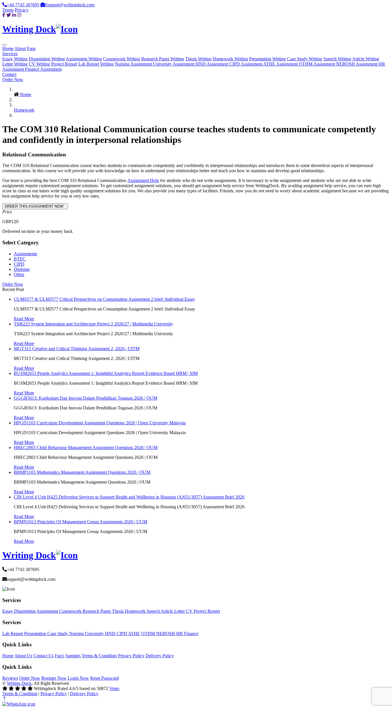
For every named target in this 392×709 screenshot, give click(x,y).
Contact (9, 74)
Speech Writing (337, 58)
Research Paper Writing (162, 58)
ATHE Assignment (281, 64)
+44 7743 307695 (23, 4)
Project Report (64, 64)
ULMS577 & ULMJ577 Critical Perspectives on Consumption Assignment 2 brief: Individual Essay (104, 299)
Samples (73, 655)
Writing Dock (19, 683)
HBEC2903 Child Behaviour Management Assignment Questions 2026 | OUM (86, 447)
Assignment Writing (84, 58)
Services (10, 53)
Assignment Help (143, 180)
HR (180, 633)
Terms (7, 9)
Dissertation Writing (47, 58)
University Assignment (174, 64)
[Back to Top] (4, 698)
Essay (8, 611)
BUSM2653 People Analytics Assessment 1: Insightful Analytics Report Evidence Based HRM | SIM (106, 373)
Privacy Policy (131, 655)
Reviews (10, 678)
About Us (23, 655)
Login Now (78, 678)
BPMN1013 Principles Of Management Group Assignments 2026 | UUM (80, 521)
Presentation (35, 633)
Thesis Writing (198, 58)
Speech (154, 611)
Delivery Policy (159, 655)
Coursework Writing (121, 58)
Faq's (59, 655)
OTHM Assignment (317, 64)
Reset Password (104, 678)
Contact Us (43, 655)
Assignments (25, 253)
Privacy (21, 9)
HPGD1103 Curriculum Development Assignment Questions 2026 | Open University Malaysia (100, 422)
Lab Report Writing (96, 64)
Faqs (31, 48)
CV (190, 611)
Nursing (77, 633)
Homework (24, 110)
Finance (191, 633)
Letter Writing (15, 64)
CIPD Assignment (246, 64)
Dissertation (25, 611)
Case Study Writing (304, 58)
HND (111, 633)
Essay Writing (15, 58)
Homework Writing (230, 58)
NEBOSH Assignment (357, 64)
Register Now (54, 678)
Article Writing (365, 58)
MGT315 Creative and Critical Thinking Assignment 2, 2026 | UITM (76, 348)
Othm (19, 274)
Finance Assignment (43, 69)
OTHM (148, 633)
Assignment (47, 611)
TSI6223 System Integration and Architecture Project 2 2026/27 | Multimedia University (93, 323)
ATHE (134, 633)
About (20, 48)
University (95, 633)
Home (7, 48)
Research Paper (97, 611)
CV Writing (39, 64)
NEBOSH (166, 633)
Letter (180, 611)
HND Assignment (212, 64)
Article (167, 611)
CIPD (19, 264)
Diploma (22, 269)
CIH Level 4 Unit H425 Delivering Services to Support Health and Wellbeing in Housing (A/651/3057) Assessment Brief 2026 (129, 497)
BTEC (20, 258)
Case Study (58, 633)
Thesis (118, 611)
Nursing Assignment (134, 64)
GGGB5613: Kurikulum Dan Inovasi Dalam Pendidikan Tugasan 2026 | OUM (85, 398)
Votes (114, 688)
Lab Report (13, 633)
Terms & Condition (99, 655)
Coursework (71, 611)
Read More (24, 318)
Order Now (12, 79)
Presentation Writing (267, 58)
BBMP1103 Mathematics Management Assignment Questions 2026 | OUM (82, 472)
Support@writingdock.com (69, 4)
